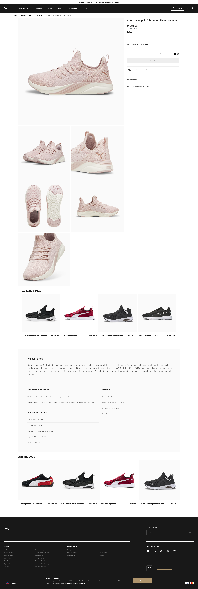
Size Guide (7, 561)
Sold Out (153, 61)
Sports (31, 15)
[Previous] (25, 317)
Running (39, 15)
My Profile (7, 564)
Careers (101, 555)
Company (70, 550)
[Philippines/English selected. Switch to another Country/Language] (15, 583)
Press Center (71, 555)
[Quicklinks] (192, 8)
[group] (41, 317)
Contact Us (7, 558)
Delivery (6, 566)
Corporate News (72, 552)
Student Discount (40, 566)
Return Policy (39, 550)
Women (23, 15)
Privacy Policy (39, 555)
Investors (101, 550)
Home (15, 15)
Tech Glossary (8, 555)
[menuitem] (23, 8)
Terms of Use (39, 558)
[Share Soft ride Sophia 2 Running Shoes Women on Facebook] (174, 53)
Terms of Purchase (41, 561)
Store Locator (8, 552)
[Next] (173, 317)
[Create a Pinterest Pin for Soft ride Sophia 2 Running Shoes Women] (177, 53)
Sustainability (103, 552)
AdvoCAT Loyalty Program (43, 564)
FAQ (5, 550)
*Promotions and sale (42, 552)
